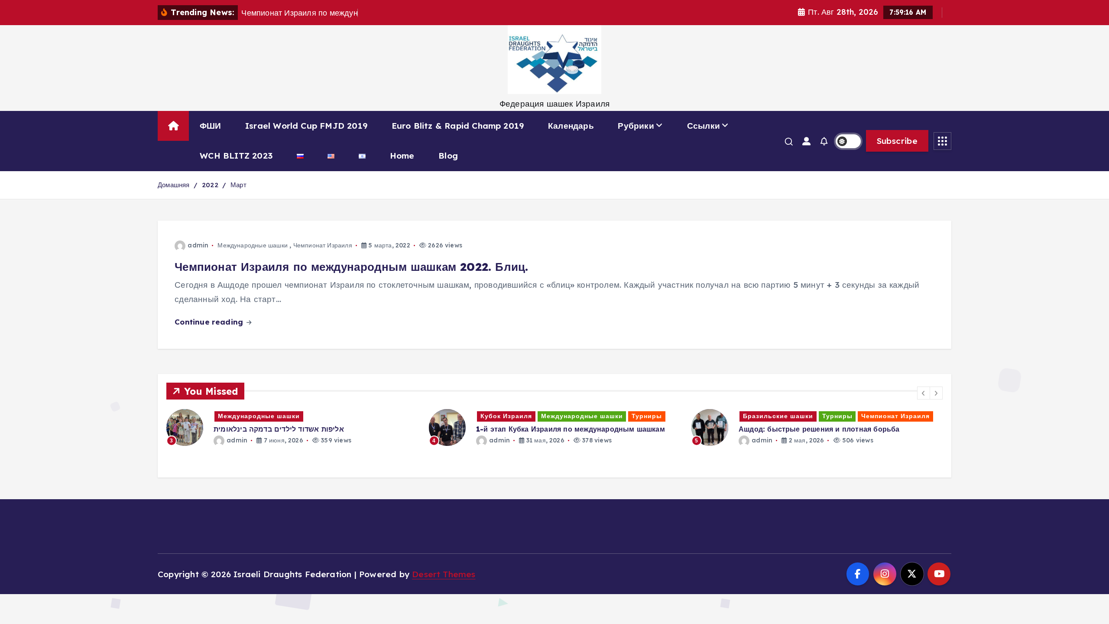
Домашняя (174, 185)
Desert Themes (444, 574)
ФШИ (210, 125)
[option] (292, 427)
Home (402, 155)
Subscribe (897, 141)
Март (238, 185)
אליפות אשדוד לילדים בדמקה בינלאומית (279, 429)
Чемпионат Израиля (322, 245)
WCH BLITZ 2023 (236, 155)
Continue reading (210, 321)
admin (198, 245)
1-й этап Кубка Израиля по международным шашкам (570, 429)
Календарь (571, 125)
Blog (448, 155)
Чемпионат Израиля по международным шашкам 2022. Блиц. (351, 267)
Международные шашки (252, 245)
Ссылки (703, 125)
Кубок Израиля (506, 416)
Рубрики (636, 125)
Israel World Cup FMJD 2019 (306, 125)
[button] (923, 393)
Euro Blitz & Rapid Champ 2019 (458, 125)
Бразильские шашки (778, 416)
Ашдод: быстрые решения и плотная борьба (819, 429)
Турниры (647, 416)
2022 (210, 185)
